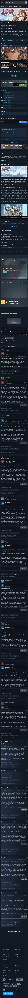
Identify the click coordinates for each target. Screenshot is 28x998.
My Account (17, 972)
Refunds (5, 975)
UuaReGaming (7, 377)
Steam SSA (5, 951)
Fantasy (3, 40)
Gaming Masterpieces (11, 634)
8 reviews (12, 664)
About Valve (17, 949)
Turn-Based (10, 40)
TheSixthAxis (3, 160)
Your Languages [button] (8, 338)
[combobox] (15, 2)
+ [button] (25, 40)
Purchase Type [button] (13, 328)
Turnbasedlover (8, 580)
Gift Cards (5, 959)
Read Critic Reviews (13, 303)
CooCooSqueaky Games (11, 25)
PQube (7, 26)
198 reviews (13, 499)
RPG (22, 40)
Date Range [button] (4, 331)
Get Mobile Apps (8, 993)
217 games (6, 664)
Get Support (17, 970)
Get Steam (17, 965)
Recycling (17, 956)
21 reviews (6, 704)
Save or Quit (14, 901)
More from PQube (11, 260)
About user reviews (5, 313)
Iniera (5, 541)
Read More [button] (23, 405)
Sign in (2, 71)
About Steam (6, 949)
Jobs (16, 951)
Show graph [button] (22, 334)
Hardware (17, 954)
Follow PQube (8, 268)
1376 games (6, 499)
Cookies (4, 972)
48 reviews (6, 417)
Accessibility (6, 967)
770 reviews (6, 624)
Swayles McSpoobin (9, 702)
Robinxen (6, 663)
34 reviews (13, 379)
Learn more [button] (23, 121)
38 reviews (13, 582)
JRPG (17, 40)
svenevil (6, 623)
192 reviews (6, 542)
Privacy (4, 965)
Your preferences (13, 313)
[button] (3, 6)
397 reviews (6, 350)
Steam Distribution (7, 956)
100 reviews (6, 458)
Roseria (6, 348)
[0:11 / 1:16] (14, 54)
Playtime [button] (12, 331)
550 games (6, 582)
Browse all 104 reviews (14, 931)
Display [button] (18, 331)
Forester (6, 456)
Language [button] (22, 328)
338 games (6, 379)
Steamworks (6, 954)
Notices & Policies (7, 970)
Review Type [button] (4, 328)
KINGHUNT (7, 415)
